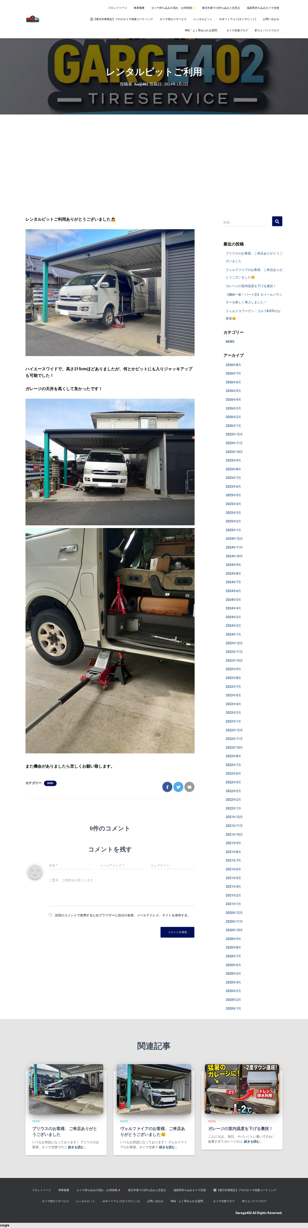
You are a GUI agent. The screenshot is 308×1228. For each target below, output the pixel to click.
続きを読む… (77, 1147)
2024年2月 (233, 625)
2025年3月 (233, 513)
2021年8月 (233, 852)
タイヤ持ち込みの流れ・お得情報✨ (173, 7)
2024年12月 (234, 538)
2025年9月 (233, 460)
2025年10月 (234, 452)
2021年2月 (233, 895)
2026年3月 (233, 408)
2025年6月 (233, 486)
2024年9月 (233, 565)
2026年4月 (233, 399)
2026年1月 (233, 426)
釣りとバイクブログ (267, 30)
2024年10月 (234, 556)
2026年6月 (233, 382)
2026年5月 (233, 391)
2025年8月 (233, 469)
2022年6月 (233, 773)
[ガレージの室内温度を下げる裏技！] (242, 1089)
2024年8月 (233, 573)
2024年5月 (233, 599)
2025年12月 (234, 434)
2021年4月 (233, 886)
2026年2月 (233, 417)
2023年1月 (233, 721)
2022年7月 (233, 765)
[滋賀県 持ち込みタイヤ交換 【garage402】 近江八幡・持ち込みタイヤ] (32, 19)
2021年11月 (234, 826)
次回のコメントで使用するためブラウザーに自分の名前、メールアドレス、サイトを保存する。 (123, 915)
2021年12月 (234, 817)
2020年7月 (233, 956)
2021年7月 (233, 860)
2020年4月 (233, 982)
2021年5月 (233, 878)
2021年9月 (233, 843)
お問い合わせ (271, 19)
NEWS (50, 783)
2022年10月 (234, 747)
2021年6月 (233, 869)
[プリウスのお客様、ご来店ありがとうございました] (66, 1089)
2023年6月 (233, 695)
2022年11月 (234, 739)
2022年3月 (233, 791)
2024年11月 (234, 547)
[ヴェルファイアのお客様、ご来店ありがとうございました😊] (154, 1089)
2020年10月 (234, 930)
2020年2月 (233, 1000)
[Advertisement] (154, 157)
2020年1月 (233, 1008)
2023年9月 (233, 669)
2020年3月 (233, 991)
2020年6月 (233, 965)
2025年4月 (233, 504)
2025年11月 (234, 443)
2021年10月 (234, 834)
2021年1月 (233, 904)
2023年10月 (234, 660)
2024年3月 (233, 617)
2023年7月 (233, 686)
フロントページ (117, 7)
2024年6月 (233, 591)
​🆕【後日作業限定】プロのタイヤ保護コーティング (121, 19)
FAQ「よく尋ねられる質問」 (202, 30)
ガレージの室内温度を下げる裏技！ (251, 286)
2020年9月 (233, 939)
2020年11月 (234, 921)
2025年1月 (233, 530)
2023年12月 (234, 643)
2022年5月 (233, 782)
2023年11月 (234, 652)
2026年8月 (233, 365)
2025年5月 (233, 495)
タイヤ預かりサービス (173, 19)
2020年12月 (234, 913)
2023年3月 (233, 712)
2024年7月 (233, 582)
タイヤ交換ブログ (237, 30)
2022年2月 (233, 799)
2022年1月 (233, 808)
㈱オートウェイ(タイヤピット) (237, 19)
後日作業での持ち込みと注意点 (221, 7)
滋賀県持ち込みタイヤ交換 (263, 7)
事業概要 (139, 7)
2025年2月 (233, 521)
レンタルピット (202, 19)
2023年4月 (233, 704)
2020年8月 (233, 947)
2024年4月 (233, 608)
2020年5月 (233, 973)
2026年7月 (233, 373)
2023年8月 (233, 678)
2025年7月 (233, 478)
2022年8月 (233, 756)
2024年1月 (233, 634)
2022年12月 (234, 730)
